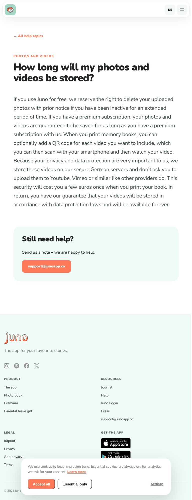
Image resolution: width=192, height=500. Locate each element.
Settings (157, 484)
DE (170, 10)
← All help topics (28, 36)
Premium (11, 403)
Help (104, 395)
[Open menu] (182, 10)
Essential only (74, 484)
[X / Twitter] (36, 365)
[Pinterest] (16, 365)
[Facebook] (26, 365)
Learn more (76, 471)
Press (105, 411)
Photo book (13, 395)
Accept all (41, 484)
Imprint (9, 441)
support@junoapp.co (46, 266)
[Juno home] (11, 9)
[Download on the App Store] (115, 443)
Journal (106, 387)
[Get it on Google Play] (115, 456)
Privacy (9, 449)
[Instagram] (6, 365)
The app (10, 387)
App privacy (13, 456)
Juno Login (109, 403)
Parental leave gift (18, 411)
